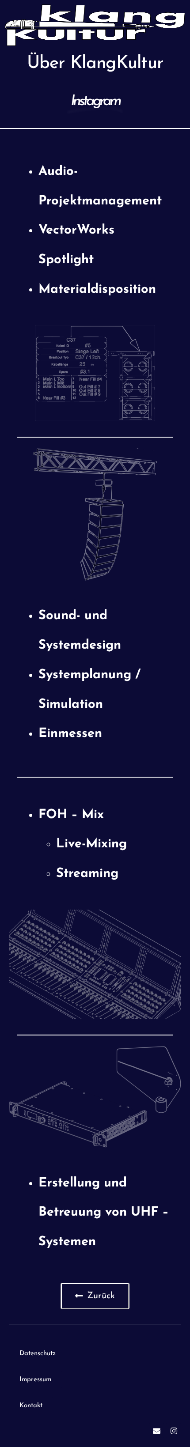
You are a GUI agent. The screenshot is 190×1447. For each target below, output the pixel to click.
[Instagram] (173, 1430)
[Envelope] (156, 1430)
